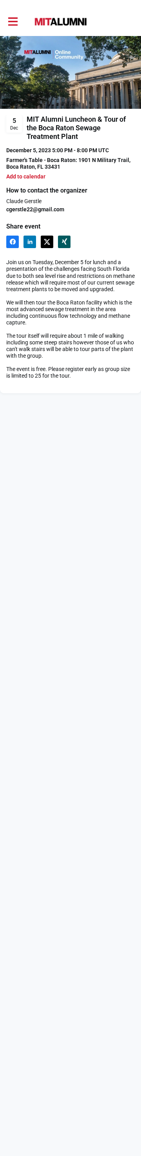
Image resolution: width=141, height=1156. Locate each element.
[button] (25, 176)
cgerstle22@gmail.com (35, 209)
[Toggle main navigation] (12, 22)
